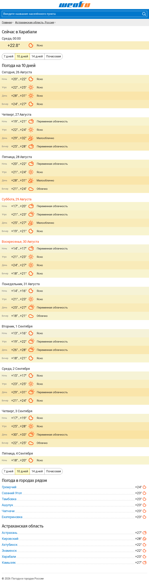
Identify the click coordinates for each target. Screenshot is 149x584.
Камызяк (9, 562)
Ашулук (7, 505)
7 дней (8, 56)
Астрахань (9, 533)
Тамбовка (9, 499)
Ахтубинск (9, 545)
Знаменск (9, 551)
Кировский (10, 539)
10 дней (22, 56)
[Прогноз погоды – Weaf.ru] (74, 4)
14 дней (37, 56)
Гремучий (9, 487)
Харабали (9, 556)
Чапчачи (8, 511)
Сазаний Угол (12, 493)
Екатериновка (12, 517)
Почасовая (53, 56)
